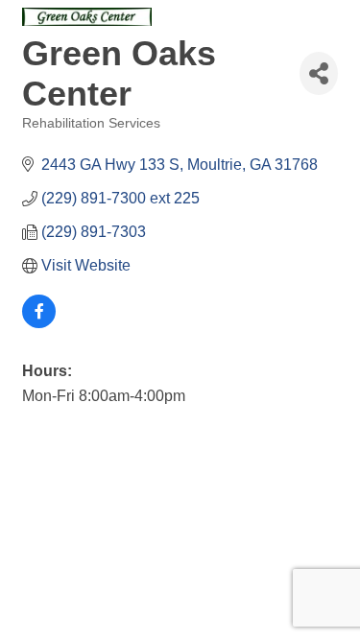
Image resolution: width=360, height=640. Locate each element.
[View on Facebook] (39, 323)
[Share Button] (319, 73)
